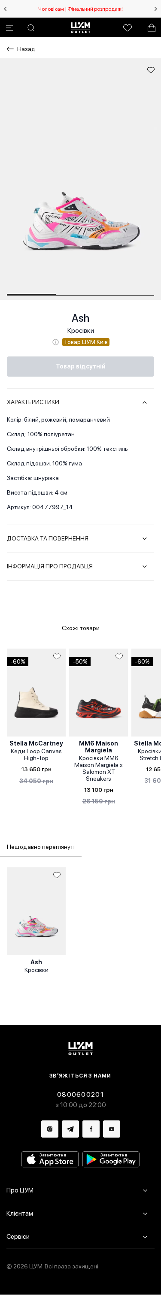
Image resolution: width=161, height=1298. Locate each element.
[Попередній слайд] (5, 9)
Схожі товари (81, 628)
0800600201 (80, 1094)
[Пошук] (31, 28)
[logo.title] (80, 1048)
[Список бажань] (127, 28)
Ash (80, 318)
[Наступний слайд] (156, 9)
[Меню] (9, 28)
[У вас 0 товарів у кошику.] (151, 28)
